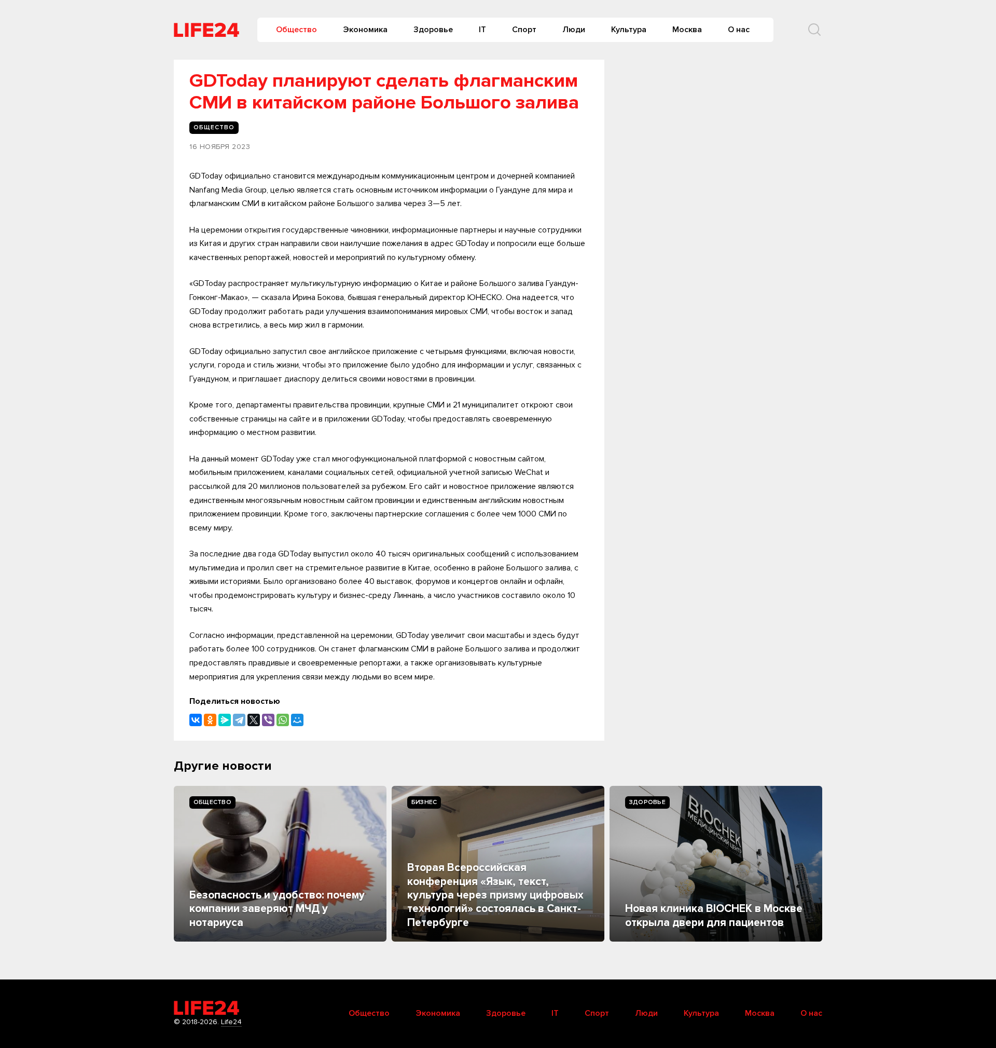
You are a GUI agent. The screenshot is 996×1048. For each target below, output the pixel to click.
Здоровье (433, 29)
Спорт (524, 29)
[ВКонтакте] (195, 720)
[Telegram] (239, 720)
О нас (739, 29)
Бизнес (424, 802)
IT (482, 29)
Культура (628, 29)
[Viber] (268, 720)
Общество (296, 29)
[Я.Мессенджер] (224, 720)
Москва (687, 29)
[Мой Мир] (297, 720)
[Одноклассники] (210, 720)
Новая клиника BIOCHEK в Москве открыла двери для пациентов (714, 915)
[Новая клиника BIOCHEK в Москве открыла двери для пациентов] (716, 864)
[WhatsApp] (282, 720)
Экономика (365, 29)
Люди (573, 29)
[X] (253, 720)
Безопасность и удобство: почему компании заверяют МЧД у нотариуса (277, 909)
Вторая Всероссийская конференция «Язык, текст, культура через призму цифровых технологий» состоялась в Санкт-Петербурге (495, 895)
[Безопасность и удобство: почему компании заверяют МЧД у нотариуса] (280, 864)
